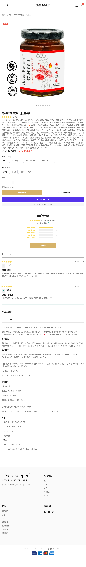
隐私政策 (5, 529)
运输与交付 (6, 522)
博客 (3, 515)
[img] (7, 262)
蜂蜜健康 (47, 492)
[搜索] (8, 5)
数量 (3, 178)
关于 (45, 488)
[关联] (16, 477)
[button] (7, 117)
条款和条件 (6, 526)
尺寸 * (6, 156)
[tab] (36, 105)
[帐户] (76, 5)
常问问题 (5, 511)
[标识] (43, 5)
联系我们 (5, 533)
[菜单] (3, 5)
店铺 (9, 15)
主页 (3, 15)
